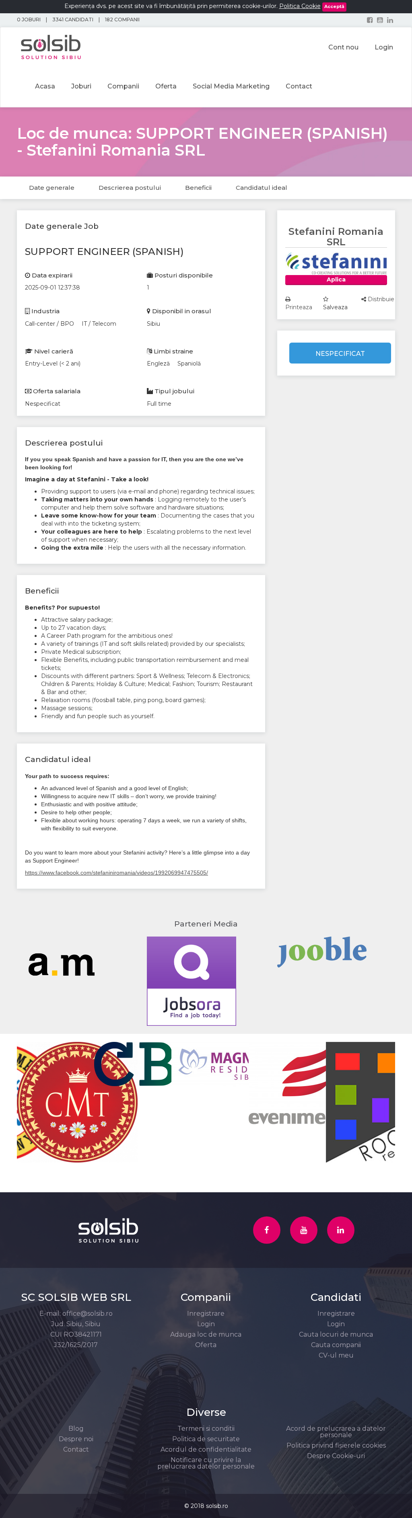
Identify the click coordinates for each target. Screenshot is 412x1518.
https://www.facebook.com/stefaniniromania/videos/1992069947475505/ (116, 872)
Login (206, 1324)
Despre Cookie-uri (336, 1456)
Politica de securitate (206, 1439)
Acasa (45, 86)
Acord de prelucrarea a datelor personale (336, 1432)
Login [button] (384, 47)
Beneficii (198, 187)
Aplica (336, 279)
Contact (299, 86)
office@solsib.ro (87, 1313)
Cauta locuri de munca (336, 1334)
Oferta (166, 86)
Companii (123, 86)
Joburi (81, 86)
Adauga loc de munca (205, 1334)
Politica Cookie (300, 6)
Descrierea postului (130, 187)
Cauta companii (336, 1345)
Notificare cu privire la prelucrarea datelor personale (206, 1463)
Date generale (51, 187)
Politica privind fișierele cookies (336, 1445)
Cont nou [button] (343, 47)
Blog (76, 1428)
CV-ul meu (336, 1355)
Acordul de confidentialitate (206, 1449)
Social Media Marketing (231, 86)
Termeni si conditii (206, 1428)
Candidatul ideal (261, 187)
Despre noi (76, 1439)
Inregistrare (206, 1313)
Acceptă (334, 6)
